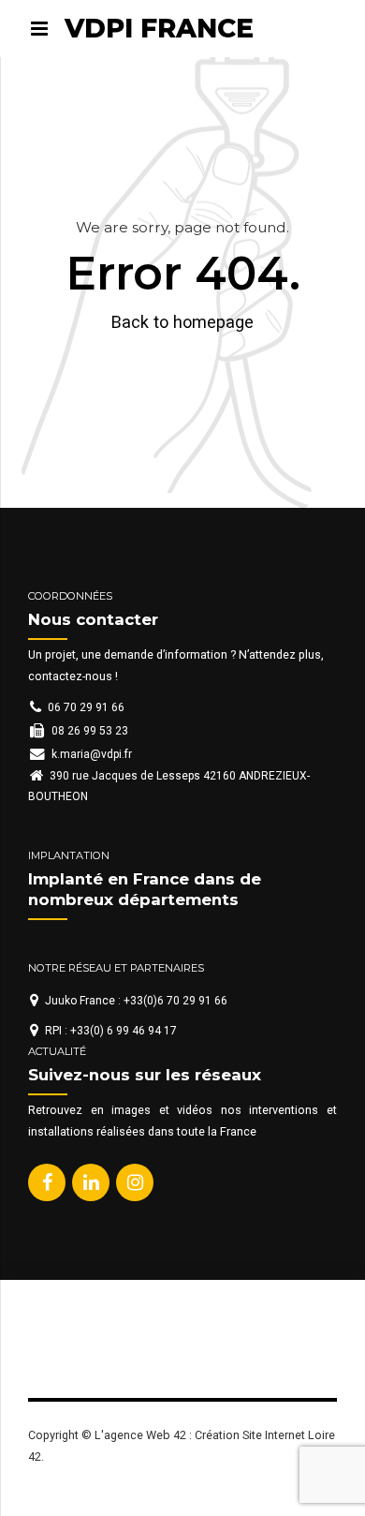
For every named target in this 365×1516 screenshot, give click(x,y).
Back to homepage (182, 322)
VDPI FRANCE (159, 28)
